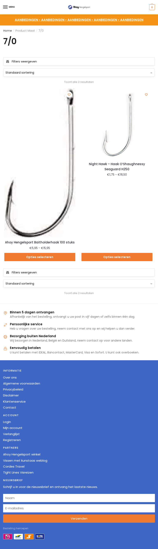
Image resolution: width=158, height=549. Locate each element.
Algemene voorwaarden (21, 383)
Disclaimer (11, 395)
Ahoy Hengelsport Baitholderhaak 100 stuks (40, 242)
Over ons (10, 377)
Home (7, 31)
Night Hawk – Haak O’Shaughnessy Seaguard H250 (117, 166)
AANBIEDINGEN (131, 20)
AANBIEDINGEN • (54, 20)
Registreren (12, 440)
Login (7, 422)
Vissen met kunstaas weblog (25, 460)
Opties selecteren (39, 257)
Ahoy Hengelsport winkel (21, 454)
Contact (9, 407)
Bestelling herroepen (15, 528)
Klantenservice (14, 401)
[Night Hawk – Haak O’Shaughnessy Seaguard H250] (116, 123)
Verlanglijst (11, 434)
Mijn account (12, 428)
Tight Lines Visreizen (18, 472)
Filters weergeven (24, 61)
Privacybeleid (13, 389)
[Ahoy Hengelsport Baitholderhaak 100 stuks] (39, 163)
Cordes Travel (13, 466)
